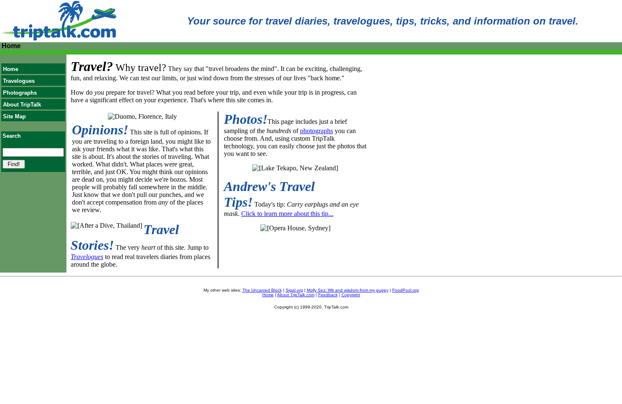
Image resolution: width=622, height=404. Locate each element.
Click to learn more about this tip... (287, 213)
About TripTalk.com (295, 294)
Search (12, 136)
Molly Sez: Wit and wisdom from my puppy (347, 290)
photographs (316, 130)
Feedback (328, 294)
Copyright (350, 294)
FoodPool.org (405, 290)
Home (10, 69)
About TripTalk (22, 104)
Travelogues (19, 81)
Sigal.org (294, 290)
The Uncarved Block (262, 290)
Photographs (20, 93)
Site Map (14, 116)
